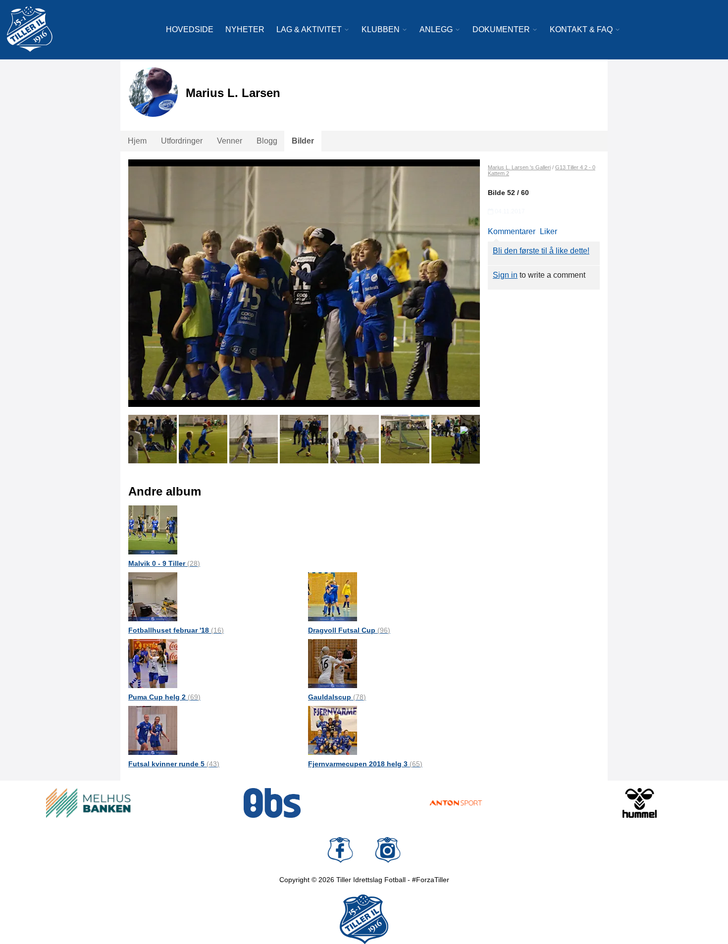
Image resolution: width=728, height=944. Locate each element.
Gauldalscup (337, 697)
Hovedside (189, 29)
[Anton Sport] (455, 803)
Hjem (137, 141)
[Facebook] (340, 850)
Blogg (267, 141)
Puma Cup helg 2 (164, 697)
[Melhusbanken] (88, 803)
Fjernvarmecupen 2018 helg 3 (365, 764)
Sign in (505, 275)
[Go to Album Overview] (152, 529)
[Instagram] (388, 850)
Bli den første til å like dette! (541, 251)
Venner (229, 141)
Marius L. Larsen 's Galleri (519, 167)
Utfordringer (182, 141)
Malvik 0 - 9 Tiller (164, 563)
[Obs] (272, 803)
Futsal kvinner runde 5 (173, 764)
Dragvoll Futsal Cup (349, 630)
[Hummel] (639, 803)
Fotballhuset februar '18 (176, 630)
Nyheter (244, 29)
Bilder (303, 141)
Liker (548, 231)
